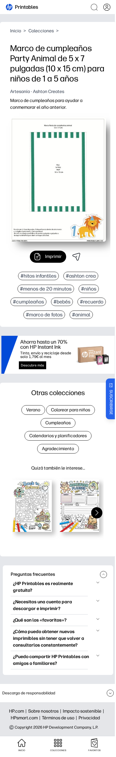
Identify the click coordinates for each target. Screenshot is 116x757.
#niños (88, 289)
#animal (81, 315)
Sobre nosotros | (45, 711)
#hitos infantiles (38, 276)
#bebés (61, 302)
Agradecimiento (58, 448)
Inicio (15, 30)
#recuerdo (91, 302)
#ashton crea (81, 276)
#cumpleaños (28, 302)
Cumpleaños (58, 422)
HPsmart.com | (26, 717)
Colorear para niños (70, 410)
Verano (33, 410)
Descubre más (32, 365)
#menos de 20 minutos (46, 289)
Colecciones (41, 30)
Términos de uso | (60, 717)
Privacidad (89, 717)
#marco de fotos (44, 315)
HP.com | (18, 711)
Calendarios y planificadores (58, 435)
